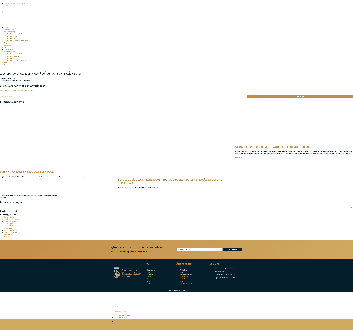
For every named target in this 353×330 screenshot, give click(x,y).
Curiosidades (9, 226)
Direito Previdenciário (15, 34)
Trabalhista (183, 270)
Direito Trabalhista (13, 36)
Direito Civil (11, 38)
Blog (5, 43)
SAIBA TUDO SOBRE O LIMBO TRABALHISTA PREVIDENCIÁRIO (272, 147)
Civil (181, 272)
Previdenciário (184, 268)
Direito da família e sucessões (17, 40)
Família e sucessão (186, 274)
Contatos (7, 45)
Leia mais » (3, 180)
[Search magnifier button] (351, 208)
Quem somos (9, 29)
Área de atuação (10, 32)
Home (6, 27)
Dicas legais (8, 224)
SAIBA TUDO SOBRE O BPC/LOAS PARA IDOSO (27, 172)
